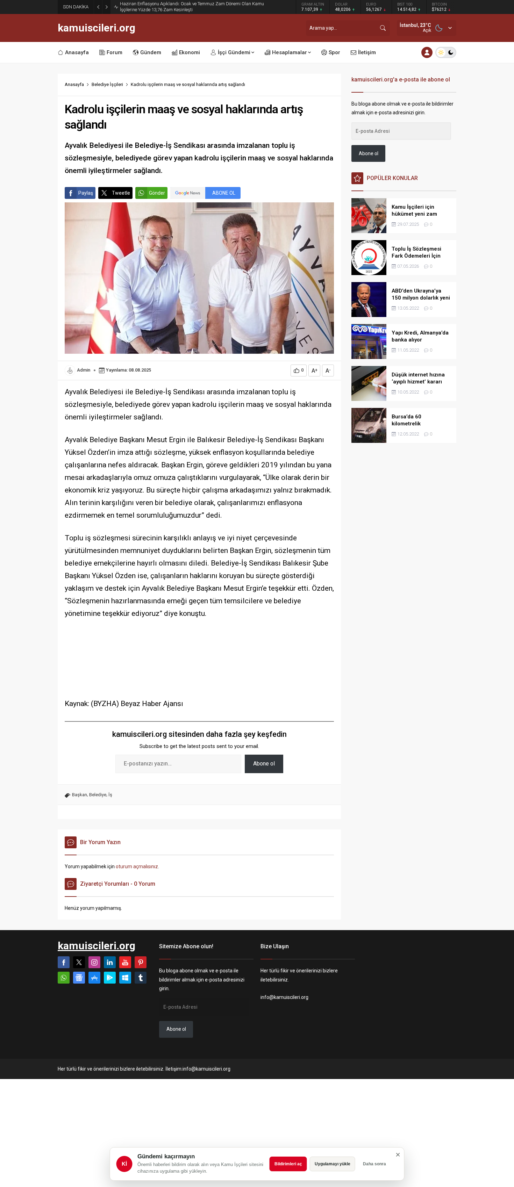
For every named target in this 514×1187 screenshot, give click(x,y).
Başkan (79, 794)
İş (110, 794)
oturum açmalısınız (137, 866)
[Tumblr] (141, 978)
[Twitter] (79, 962)
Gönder (157, 193)
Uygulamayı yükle (332, 1163)
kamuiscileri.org (96, 28)
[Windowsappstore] (125, 978)
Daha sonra (374, 1163)
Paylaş (85, 193)
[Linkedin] (110, 962)
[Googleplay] (110, 978)
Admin (83, 370)
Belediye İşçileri (107, 84)
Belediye (97, 794)
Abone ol (264, 763)
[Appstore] (94, 978)
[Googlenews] (79, 978)
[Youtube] (125, 962)
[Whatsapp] (64, 978)
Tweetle (121, 193)
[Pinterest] (141, 962)
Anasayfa (74, 84)
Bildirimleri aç (288, 1163)
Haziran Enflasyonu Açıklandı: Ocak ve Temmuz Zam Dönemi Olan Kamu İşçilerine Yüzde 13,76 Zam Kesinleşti (192, 6)
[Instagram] (94, 962)
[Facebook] (64, 962)
